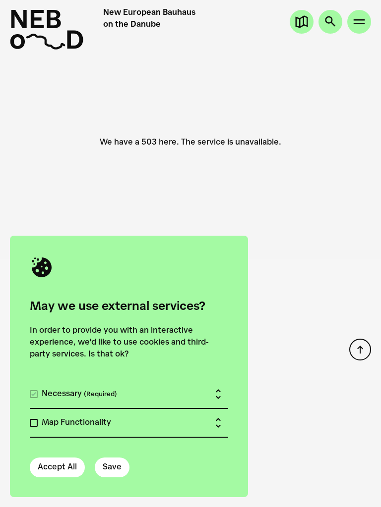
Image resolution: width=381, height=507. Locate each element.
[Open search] (330, 22)
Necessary (79, 394)
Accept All (57, 467)
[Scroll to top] (360, 349)
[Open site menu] (359, 22)
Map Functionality (76, 423)
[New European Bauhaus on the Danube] (46, 30)
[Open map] (302, 22)
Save (112, 467)
